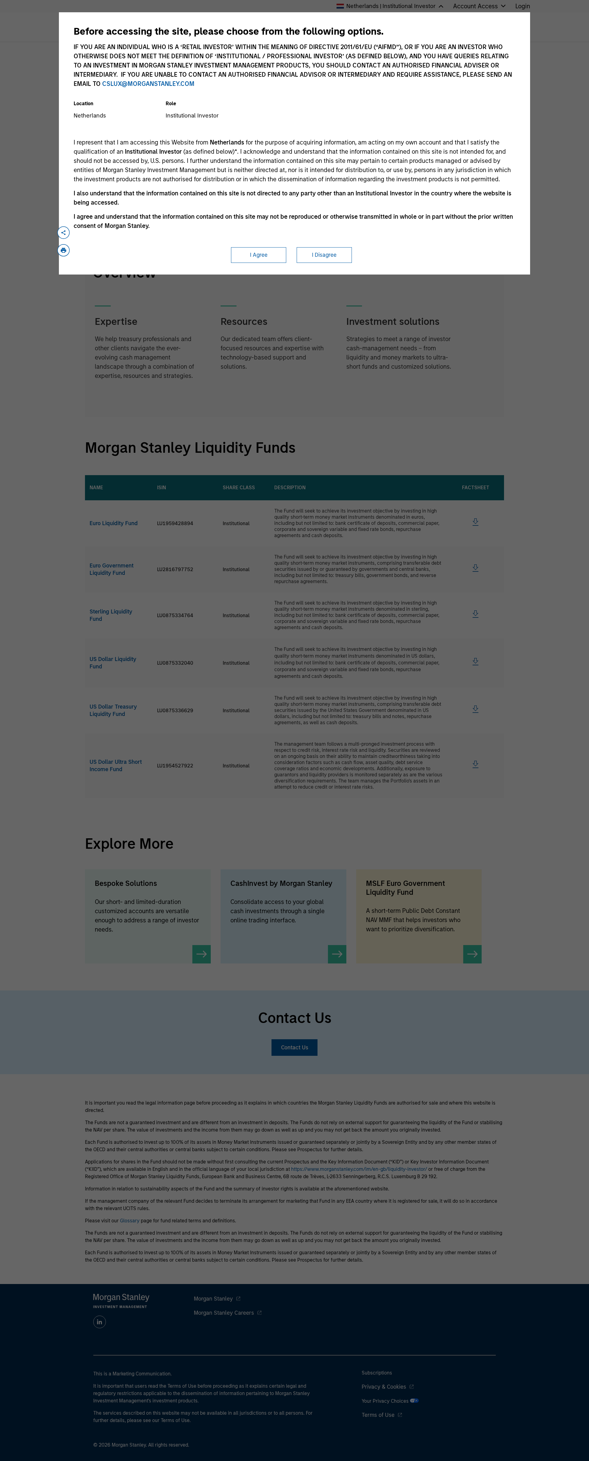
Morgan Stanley (213, 1298)
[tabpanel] (294, 331)
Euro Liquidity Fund (114, 523)
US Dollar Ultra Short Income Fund (116, 766)
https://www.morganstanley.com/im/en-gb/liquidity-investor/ (359, 1169)
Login (522, 6)
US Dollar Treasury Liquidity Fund (113, 710)
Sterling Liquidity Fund (111, 615)
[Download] (475, 524)
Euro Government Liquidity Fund (111, 569)
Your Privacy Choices (386, 1401)
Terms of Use (378, 1415)
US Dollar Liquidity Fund (113, 663)
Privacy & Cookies (384, 1386)
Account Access (475, 6)
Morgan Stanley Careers (224, 1312)
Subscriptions (377, 1373)
